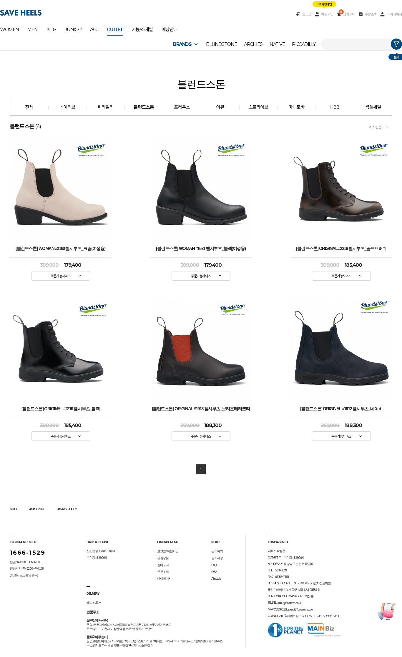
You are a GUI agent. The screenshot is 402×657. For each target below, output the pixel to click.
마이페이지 (394, 14)
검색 (396, 44)
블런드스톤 (144, 107)
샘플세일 (373, 107)
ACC (94, 29)
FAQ (214, 565)
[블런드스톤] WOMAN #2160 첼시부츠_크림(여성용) (60, 248)
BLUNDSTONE (221, 44)
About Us (216, 578)
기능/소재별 (142, 29)
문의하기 (216, 551)
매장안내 (169, 29)
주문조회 (371, 14)
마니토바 (296, 107)
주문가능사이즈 (60, 275)
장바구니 (347, 14)
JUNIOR (73, 29)
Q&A (214, 571)
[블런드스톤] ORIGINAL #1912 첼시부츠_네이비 (341, 408)
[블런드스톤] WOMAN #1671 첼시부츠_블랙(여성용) (201, 248)
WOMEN (9, 29)
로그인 (307, 14)
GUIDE (13, 509)
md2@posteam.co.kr (289, 603)
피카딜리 (105, 107)
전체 (29, 107)
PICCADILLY (303, 44)
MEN (32, 29)
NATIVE (277, 44)
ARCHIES (253, 44)
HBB (334, 107)
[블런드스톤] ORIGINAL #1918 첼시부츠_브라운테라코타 (201, 408)
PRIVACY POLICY (67, 509)
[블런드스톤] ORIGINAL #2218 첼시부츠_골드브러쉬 (341, 248)
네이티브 (67, 107)
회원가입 (327, 14)
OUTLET (115, 29)
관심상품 (162, 558)
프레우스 (182, 107)
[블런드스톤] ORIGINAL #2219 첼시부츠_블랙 (60, 408)
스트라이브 (258, 107)
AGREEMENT (37, 509)
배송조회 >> (94, 602)
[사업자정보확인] (320, 583)
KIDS (51, 29)
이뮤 (220, 107)
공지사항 (216, 558)
